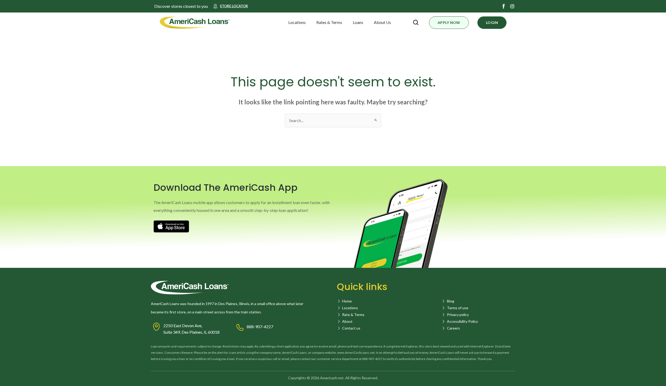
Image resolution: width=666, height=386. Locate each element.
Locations (297, 22)
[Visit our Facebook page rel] (503, 6)
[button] (310, 22)
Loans (358, 22)
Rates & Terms (329, 22)
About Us (382, 22)
